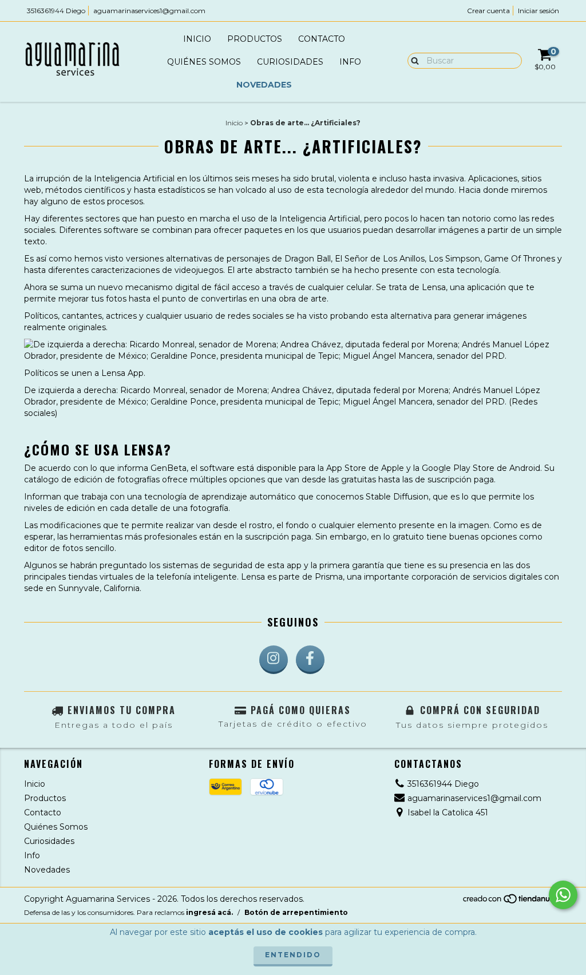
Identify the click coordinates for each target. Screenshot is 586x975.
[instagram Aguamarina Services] (273, 659)
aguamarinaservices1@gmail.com (149, 10)
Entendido (293, 954)
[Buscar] (412, 60)
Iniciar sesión (538, 10)
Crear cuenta (488, 10)
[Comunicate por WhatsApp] (563, 895)
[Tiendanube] (512, 901)
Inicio (197, 39)
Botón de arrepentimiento (296, 912)
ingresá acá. (209, 912)
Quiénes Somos (204, 62)
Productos (254, 39)
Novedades (264, 85)
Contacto (321, 39)
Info (350, 62)
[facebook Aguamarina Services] (310, 659)
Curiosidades (290, 62)
